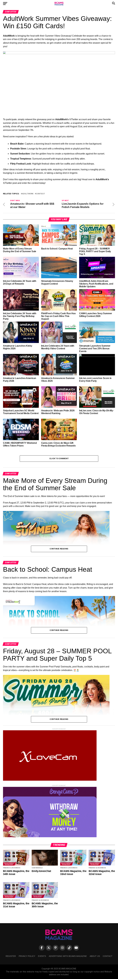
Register (11, 956)
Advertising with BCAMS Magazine (68, 956)
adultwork (27, 194)
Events (42, 956)
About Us (95, 956)
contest (40, 194)
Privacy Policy (27, 956)
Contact (107, 956)
